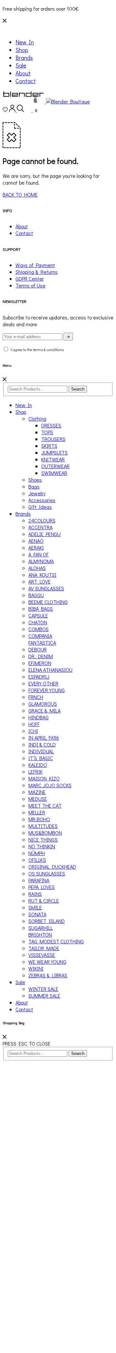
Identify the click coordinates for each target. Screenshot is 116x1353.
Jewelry (36, 493)
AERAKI (36, 547)
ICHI (33, 730)
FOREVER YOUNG (46, 690)
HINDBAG (38, 717)
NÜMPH (36, 853)
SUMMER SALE (44, 995)
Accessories (41, 500)
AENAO (36, 540)
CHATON (37, 622)
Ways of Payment (35, 265)
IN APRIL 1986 (43, 737)
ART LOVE (39, 581)
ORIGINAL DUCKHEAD (52, 866)
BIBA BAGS (40, 608)
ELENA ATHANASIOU (50, 669)
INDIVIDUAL (41, 751)
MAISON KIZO (44, 778)
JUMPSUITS (54, 452)
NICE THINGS (43, 839)
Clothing (37, 418)
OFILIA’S (37, 859)
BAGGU (36, 595)
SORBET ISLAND (46, 921)
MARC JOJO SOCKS (50, 785)
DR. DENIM (40, 656)
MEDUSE (37, 798)
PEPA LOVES (41, 887)
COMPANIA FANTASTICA (42, 639)
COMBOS (38, 629)
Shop (21, 50)
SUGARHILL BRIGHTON (40, 931)
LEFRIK (35, 771)
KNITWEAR (53, 459)
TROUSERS (53, 438)
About (23, 73)
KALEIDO (37, 764)
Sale (20, 65)
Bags (34, 486)
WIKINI (36, 968)
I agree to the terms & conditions (36, 349)
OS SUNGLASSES (46, 873)
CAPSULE (38, 615)
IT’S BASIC (40, 758)
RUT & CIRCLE (43, 900)
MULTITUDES (43, 825)
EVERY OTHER (43, 683)
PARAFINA (38, 880)
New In (24, 42)
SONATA (37, 914)
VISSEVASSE (41, 954)
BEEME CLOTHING (48, 601)
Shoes (35, 479)
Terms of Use (30, 285)
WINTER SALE (43, 988)
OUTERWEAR (55, 466)
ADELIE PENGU (44, 534)
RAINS (35, 893)
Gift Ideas (40, 506)
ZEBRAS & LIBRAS (47, 975)
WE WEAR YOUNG (47, 961)
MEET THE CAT (45, 805)
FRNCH (35, 696)
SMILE (35, 907)
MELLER (36, 812)
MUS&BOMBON (45, 832)
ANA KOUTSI (42, 574)
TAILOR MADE (43, 948)
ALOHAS (37, 567)
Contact (25, 81)
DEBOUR (37, 649)
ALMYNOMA (41, 561)
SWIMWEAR (54, 472)
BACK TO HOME (20, 194)
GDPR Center (29, 278)
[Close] (4, 379)
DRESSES (51, 425)
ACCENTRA (40, 527)
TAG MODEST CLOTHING (56, 941)
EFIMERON (39, 663)
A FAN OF (38, 554)
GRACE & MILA (44, 710)
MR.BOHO (39, 819)
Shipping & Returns (36, 271)
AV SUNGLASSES (46, 588)
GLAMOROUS (42, 703)
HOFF (34, 724)
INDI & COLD (42, 744)
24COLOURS (41, 520)
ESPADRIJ (38, 676)
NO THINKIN (41, 846)
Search (77, 389)
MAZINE (37, 792)
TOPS (47, 432)
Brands (24, 57)
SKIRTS (49, 445)
